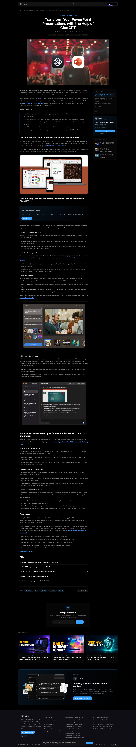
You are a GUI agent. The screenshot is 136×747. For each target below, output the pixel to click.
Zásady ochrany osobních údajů (52, 731)
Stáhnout (113, 4)
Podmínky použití (48, 728)
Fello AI (25, 4)
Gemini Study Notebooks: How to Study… (103, 728)
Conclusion (98, 108)
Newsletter (86, 4)
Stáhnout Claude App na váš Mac (73, 719)
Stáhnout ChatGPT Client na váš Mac (74, 717)
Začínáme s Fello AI (49, 717)
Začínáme (67, 4)
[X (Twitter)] (25, 736)
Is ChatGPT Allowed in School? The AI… (102, 726)
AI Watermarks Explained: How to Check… (103, 724)
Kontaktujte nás (48, 726)
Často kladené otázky (49, 719)
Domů (21, 10)
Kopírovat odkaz (83, 590)
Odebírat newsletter (49, 724)
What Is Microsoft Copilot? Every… (101, 719)
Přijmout (89, 743)
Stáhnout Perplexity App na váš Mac (73, 726)
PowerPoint (60, 34)
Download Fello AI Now (27, 551)
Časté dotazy (76, 4)
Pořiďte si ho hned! (28, 732)
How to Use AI (52, 34)
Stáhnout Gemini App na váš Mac (73, 722)
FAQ (96, 111)
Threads (53, 590)
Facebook (29, 590)
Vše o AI (47, 4)
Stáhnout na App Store (83, 698)
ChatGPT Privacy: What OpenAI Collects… (103, 722)
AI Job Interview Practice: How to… (101, 717)
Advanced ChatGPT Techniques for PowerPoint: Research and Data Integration (104, 105)
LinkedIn (44, 590)
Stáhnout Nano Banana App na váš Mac (74, 737)
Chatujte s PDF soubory (50, 722)
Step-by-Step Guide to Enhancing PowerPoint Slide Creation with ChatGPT (103, 100)
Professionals (69, 34)
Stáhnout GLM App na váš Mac (72, 733)
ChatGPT (85, 34)
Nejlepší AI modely (56, 4)
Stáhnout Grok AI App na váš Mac (73, 728)
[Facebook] (22, 736)
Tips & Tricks (77, 34)
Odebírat (79, 622)
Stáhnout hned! (26, 218)
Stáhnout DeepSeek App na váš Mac (73, 724)
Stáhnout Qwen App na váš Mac (72, 735)
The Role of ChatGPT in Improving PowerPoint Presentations (103, 95)
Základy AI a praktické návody (31, 10)
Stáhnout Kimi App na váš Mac (72, 731)
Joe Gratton (58, 31)
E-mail (61, 590)
